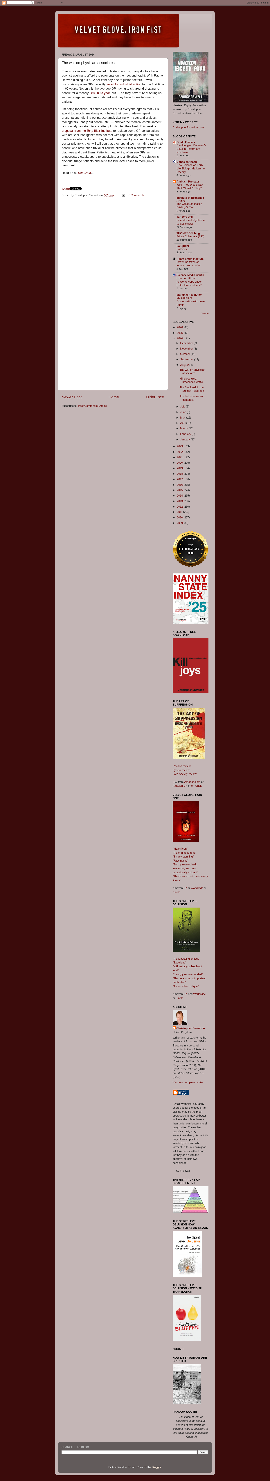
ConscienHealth (187, 161)
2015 (180, 490)
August (184, 364)
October (185, 353)
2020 (180, 462)
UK (185, 888)
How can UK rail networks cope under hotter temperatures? (189, 282)
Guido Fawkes (186, 142)
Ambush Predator (188, 181)
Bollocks (182, 249)
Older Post (155, 397)
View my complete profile (188, 1082)
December (187, 343)
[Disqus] (113, 245)
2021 (180, 457)
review (182, 766)
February (186, 433)
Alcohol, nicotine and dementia (192, 398)
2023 (180, 446)
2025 (180, 332)
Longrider (183, 245)
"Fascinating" (180, 860)
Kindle (176, 892)
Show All (204, 313)
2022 (180, 451)
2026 (180, 327)
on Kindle (196, 785)
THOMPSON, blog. (189, 233)
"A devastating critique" (186, 958)
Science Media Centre (190, 275)
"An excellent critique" (186, 986)
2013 (180, 501)
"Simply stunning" (183, 856)
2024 (180, 338)
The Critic (84, 173)
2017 (180, 479)
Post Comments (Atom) (92, 405)
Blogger (156, 1467)
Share (66, 189)
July (183, 406)
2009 (180, 523)
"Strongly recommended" (188, 974)
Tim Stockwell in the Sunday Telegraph (192, 389)
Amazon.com (192, 781)
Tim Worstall (185, 217)
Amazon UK (180, 785)
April (183, 422)
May (183, 417)
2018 (180, 473)
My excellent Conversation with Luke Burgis (191, 301)
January (185, 439)
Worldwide (197, 888)
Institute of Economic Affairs (190, 199)
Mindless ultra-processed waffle (191, 380)
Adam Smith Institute (190, 258)
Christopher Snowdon (190, 1028)
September (187, 359)
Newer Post (72, 397)
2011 (180, 511)
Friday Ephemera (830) (190, 236)
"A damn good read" (184, 852)
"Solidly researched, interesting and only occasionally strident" (185, 868)
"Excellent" (179, 962)
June (183, 412)
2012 (180, 506)
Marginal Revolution (189, 294)
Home (114, 397)
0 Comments (136, 195)
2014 (180, 495)
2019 (180, 468)
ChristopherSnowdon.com (188, 127)
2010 (180, 517)
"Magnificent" (180, 848)
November (187, 348)
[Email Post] (123, 195)
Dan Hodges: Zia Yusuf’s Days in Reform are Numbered (191, 149)
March (184, 428)
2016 (180, 484)
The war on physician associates (192, 371)
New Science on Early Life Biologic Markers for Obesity (191, 168)
